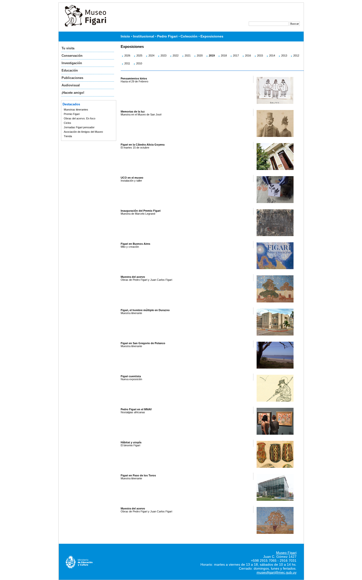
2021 (188, 55)
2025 (139, 55)
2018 (224, 55)
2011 (127, 63)
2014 (272, 55)
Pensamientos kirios (134, 78)
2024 (151, 55)
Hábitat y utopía (131, 442)
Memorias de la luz (133, 111)
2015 (260, 55)
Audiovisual (71, 85)
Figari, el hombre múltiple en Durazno (145, 310)
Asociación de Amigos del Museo (83, 131)
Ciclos (67, 122)
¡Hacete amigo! (73, 92)
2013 (284, 55)
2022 (176, 55)
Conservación (72, 55)
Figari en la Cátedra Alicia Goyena (143, 144)
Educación (70, 70)
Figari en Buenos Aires (135, 243)
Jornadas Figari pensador (79, 127)
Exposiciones (211, 36)
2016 (248, 55)
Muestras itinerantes (76, 109)
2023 (163, 55)
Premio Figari (72, 113)
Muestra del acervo (133, 276)
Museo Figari (286, 553)
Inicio (125, 36)
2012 (296, 55)
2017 (236, 55)
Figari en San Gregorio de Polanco (143, 343)
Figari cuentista (131, 376)
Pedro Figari (167, 36)
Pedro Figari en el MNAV (136, 409)
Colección (189, 36)
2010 (139, 63)
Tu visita (68, 48)
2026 (127, 55)
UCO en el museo (132, 177)
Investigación (72, 63)
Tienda (68, 136)
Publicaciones (72, 78)
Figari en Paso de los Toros (138, 475)
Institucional (143, 36)
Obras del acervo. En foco (79, 118)
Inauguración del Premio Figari (141, 210)
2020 (200, 55)
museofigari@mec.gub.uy (276, 572)
